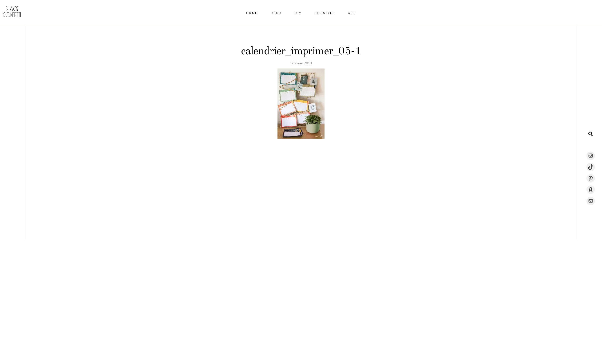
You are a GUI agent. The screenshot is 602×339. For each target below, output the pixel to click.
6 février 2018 (301, 63)
